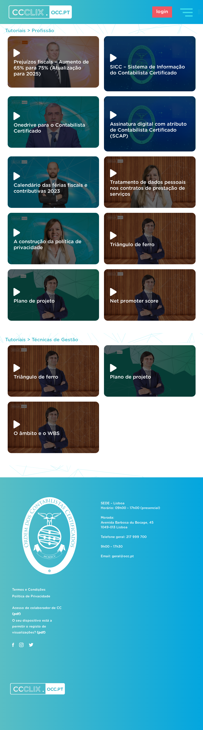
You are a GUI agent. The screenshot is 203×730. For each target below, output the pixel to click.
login (162, 11)
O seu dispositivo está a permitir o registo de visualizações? (32, 626)
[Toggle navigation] (187, 12)
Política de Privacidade (31, 596)
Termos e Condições (29, 589)
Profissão (43, 30)
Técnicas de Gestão (55, 340)
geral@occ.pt (123, 556)
